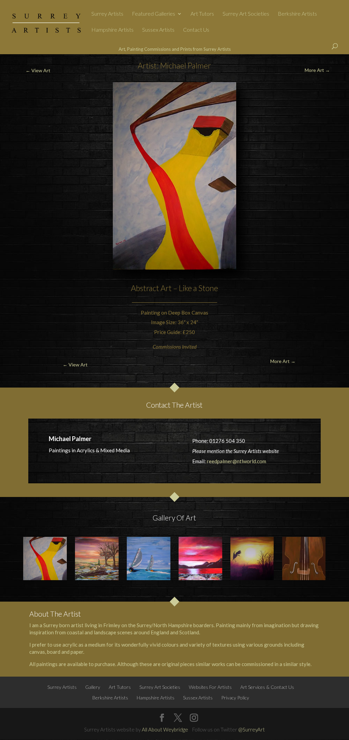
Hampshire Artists (112, 30)
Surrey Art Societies (246, 14)
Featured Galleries (153, 14)
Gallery (92, 687)
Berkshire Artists (297, 14)
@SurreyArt (251, 729)
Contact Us (196, 30)
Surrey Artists (107, 14)
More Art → (317, 70)
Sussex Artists (158, 30)
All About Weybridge (165, 729)
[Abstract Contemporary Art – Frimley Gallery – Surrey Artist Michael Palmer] (45, 558)
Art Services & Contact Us (267, 687)
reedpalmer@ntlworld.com (236, 461)
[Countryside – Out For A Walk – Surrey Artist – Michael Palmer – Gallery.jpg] (97, 558)
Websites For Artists (210, 687)
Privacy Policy (235, 697)
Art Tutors (202, 14)
